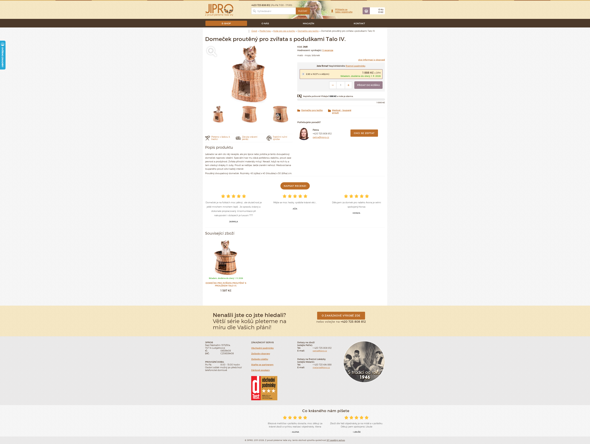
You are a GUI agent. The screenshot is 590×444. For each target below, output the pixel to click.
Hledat (302, 11)
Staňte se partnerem (262, 364)
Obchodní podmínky (262, 348)
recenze (327, 50)
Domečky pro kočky (312, 110)
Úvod (254, 31)
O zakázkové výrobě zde (341, 315)
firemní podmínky (355, 66)
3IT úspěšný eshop (336, 440)
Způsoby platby (259, 359)
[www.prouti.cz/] (219, 9)
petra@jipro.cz (321, 137)
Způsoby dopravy (260, 353)
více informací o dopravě (371, 59)
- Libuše (356, 432)
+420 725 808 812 (322, 133)
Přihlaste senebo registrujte (343, 10)
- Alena (295, 432)
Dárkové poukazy (260, 370)
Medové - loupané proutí (341, 111)
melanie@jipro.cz (321, 367)
